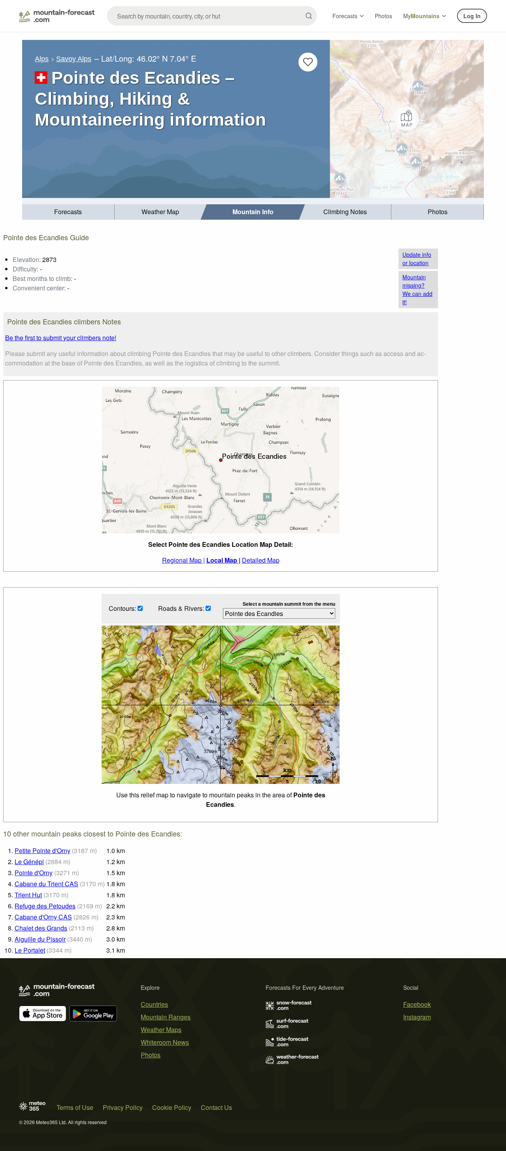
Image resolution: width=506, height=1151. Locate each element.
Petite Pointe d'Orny (42, 850)
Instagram (417, 1016)
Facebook (417, 1004)
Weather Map (160, 211)
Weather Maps (161, 1029)
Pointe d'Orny (34, 872)
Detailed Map (260, 560)
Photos (383, 16)
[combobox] (212, 15)
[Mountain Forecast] (56, 15)
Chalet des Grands (41, 927)
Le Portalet (30, 950)
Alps (42, 59)
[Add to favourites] (307, 62)
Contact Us (216, 1107)
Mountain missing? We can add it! (417, 289)
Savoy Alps (73, 59)
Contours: (123, 608)
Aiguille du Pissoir (40, 939)
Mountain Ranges (166, 1016)
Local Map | (223, 560)
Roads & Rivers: (182, 608)
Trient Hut (28, 894)
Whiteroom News (165, 1042)
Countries (154, 1004)
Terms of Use (75, 1107)
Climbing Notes (345, 211)
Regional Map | (183, 560)
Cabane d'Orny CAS (43, 916)
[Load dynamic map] (407, 119)
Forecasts (344, 16)
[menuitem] (68, 212)
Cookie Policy (171, 1107)
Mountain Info (253, 211)
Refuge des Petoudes (45, 905)
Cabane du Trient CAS (46, 883)
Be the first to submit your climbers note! (60, 337)
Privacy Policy (123, 1107)
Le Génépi (29, 861)
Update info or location (416, 259)
